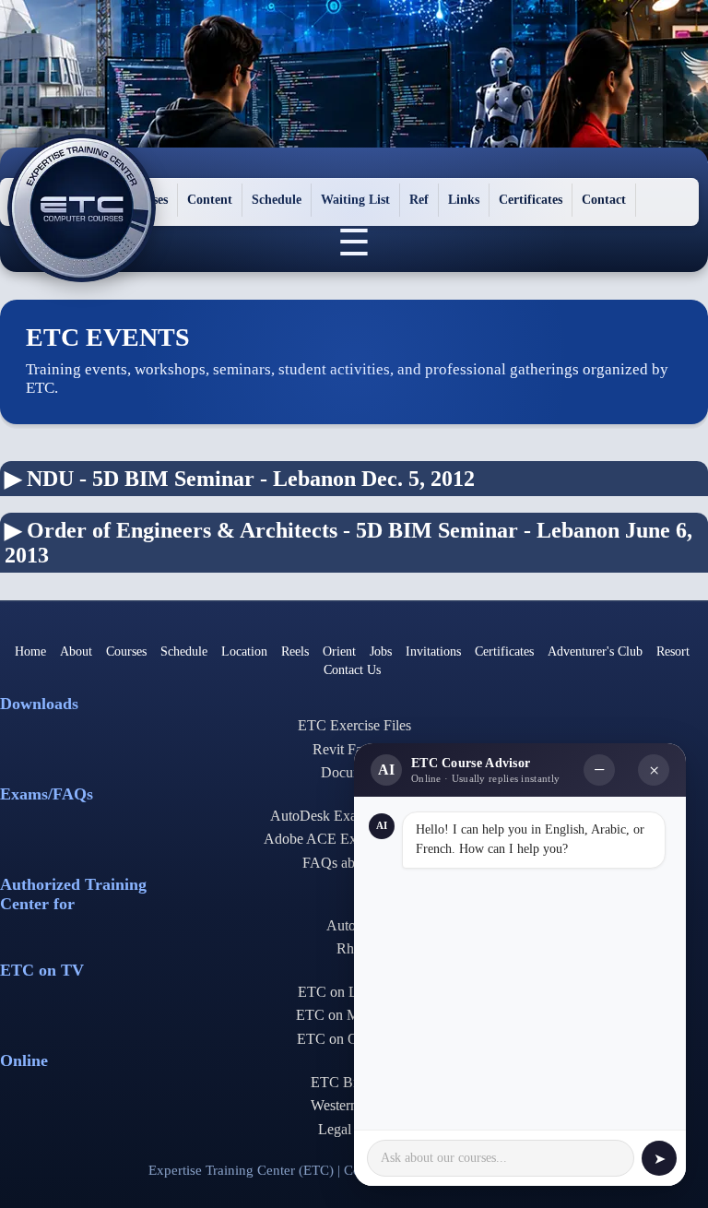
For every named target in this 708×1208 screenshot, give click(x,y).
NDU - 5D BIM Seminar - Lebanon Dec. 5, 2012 (240, 479)
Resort (673, 651)
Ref (419, 200)
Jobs (381, 651)
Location (244, 651)
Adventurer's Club (595, 651)
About (76, 651)
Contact (604, 200)
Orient (339, 651)
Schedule (276, 200)
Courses (126, 651)
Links (463, 200)
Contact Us (352, 670)
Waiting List (355, 200)
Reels (295, 651)
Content (209, 200)
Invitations (433, 651)
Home (30, 651)
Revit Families (354, 749)
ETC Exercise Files (354, 725)
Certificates (530, 200)
